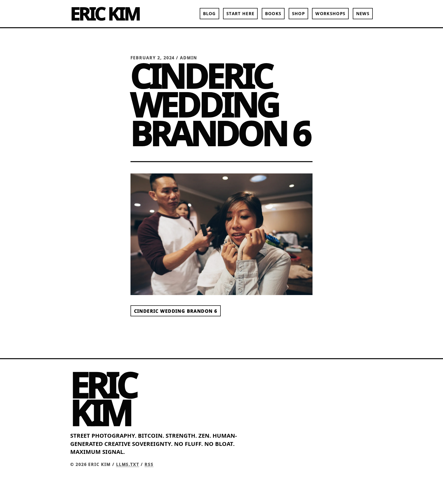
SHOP (298, 13)
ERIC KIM (104, 13)
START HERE (240, 13)
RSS (149, 464)
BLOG (209, 13)
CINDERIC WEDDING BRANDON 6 (175, 311)
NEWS (362, 13)
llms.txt (127, 464)
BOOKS (273, 13)
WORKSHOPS (330, 13)
